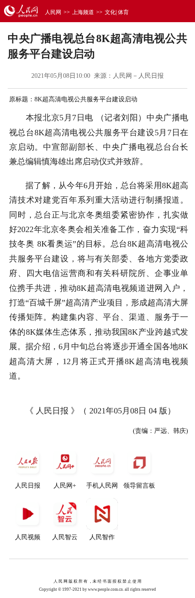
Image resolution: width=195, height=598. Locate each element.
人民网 (53, 12)
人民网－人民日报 (138, 75)
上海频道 (83, 12)
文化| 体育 (117, 12)
